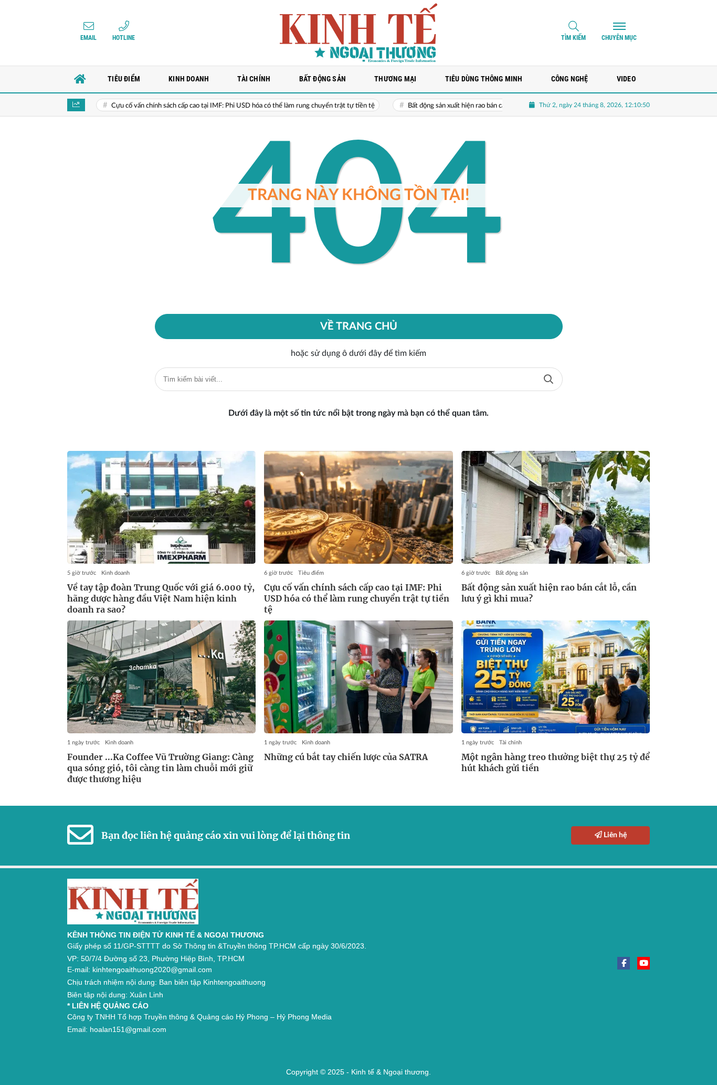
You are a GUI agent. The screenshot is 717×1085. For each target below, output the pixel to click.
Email (88, 37)
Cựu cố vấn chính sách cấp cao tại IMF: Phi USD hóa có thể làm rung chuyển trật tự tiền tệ (219, 105)
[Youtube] (643, 963)
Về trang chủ (358, 326)
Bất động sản (511, 573)
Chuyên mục (619, 37)
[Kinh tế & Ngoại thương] (358, 33)
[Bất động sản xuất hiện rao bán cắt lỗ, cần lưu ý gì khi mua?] (555, 507)
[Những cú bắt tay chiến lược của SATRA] (358, 677)
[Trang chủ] (80, 79)
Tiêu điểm (311, 573)
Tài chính (510, 742)
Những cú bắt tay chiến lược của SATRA (346, 757)
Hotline (123, 37)
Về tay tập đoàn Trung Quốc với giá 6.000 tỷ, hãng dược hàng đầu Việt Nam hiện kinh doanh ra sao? (161, 598)
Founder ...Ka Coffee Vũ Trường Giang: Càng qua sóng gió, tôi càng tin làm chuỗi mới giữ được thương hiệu (160, 768)
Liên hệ (614, 835)
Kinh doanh (115, 573)
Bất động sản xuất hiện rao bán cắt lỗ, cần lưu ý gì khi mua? (469, 105)
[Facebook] (623, 963)
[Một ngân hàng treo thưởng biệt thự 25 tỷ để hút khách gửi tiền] (555, 677)
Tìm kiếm (573, 37)
